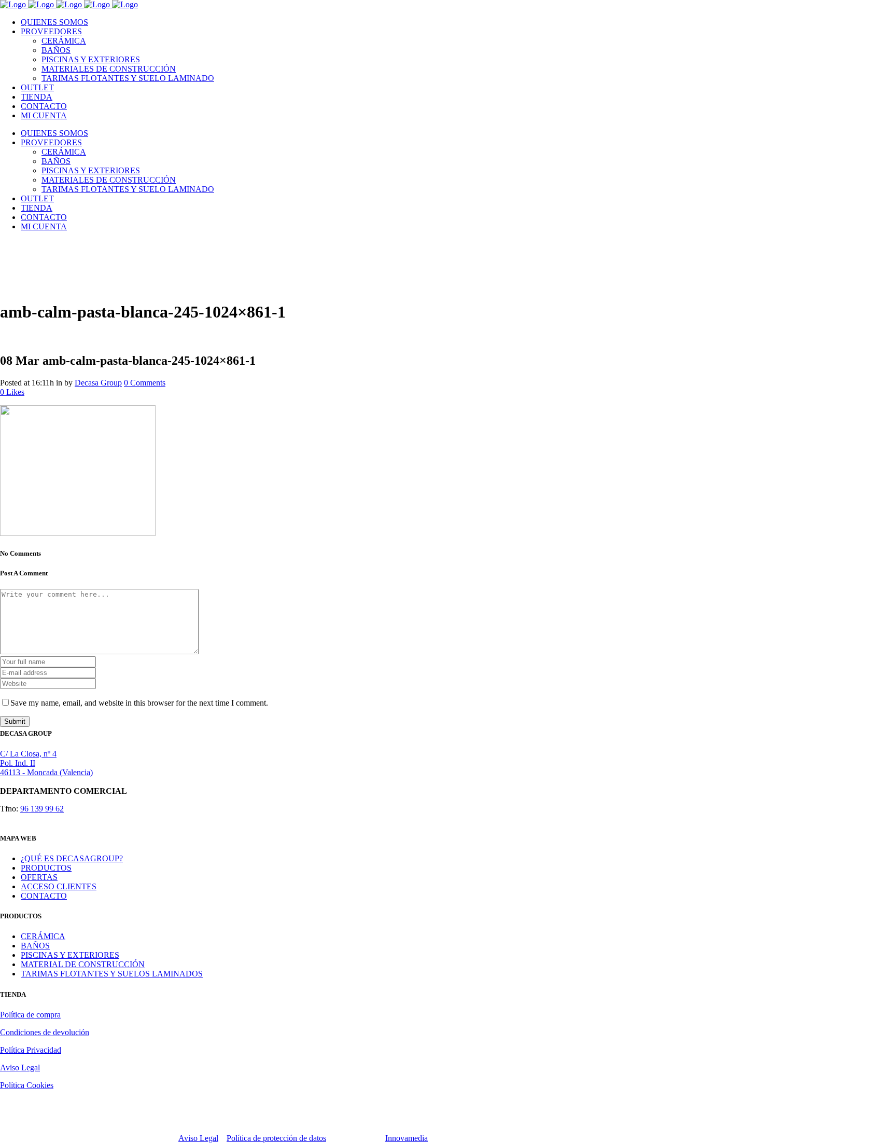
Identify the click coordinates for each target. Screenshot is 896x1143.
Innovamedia (406, 1138)
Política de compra (30, 1014)
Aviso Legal (20, 1067)
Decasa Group (98, 382)
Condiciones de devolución (44, 1032)
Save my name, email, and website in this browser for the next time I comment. (139, 702)
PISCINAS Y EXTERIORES (70, 955)
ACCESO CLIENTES (58, 886)
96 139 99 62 (42, 808)
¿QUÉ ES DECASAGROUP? (72, 858)
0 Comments (144, 382)
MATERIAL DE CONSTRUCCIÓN (83, 964)
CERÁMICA (43, 936)
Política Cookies (26, 1085)
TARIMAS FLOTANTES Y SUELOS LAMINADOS (112, 973)
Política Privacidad (30, 1049)
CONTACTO (44, 895)
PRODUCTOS (46, 867)
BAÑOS (35, 945)
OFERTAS (39, 877)
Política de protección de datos (276, 1138)
